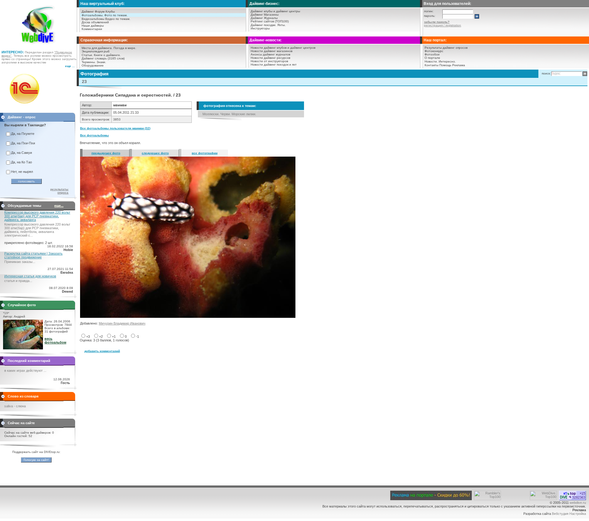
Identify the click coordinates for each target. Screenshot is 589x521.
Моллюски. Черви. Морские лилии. (229, 114)
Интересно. (447, 61)
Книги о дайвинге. (107, 55)
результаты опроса (59, 191)
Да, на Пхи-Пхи (23, 143)
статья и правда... (18, 281)
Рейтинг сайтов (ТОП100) (270, 21)
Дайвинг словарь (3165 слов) (103, 58)
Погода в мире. (125, 48)
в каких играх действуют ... (25, 370)
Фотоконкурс (434, 51)
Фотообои (432, 54)
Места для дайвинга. (97, 48)
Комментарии (92, 29)
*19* (6, 313)
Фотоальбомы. (92, 15)
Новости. (431, 61)
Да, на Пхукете (22, 133)
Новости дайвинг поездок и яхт (274, 64)
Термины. (89, 62)
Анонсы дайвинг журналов (270, 54)
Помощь (445, 65)
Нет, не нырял (22, 171)
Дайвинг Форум (93, 11)
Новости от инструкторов (269, 61)
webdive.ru (578, 502)
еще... (59, 205)
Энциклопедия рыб (96, 51)
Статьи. (87, 55)
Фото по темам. (116, 15)
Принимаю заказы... (19, 262)
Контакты (431, 65)
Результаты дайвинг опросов (446, 47)
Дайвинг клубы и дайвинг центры (275, 11)
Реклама (458, 65)
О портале (432, 57)
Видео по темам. (117, 19)
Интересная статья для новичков (30, 276)
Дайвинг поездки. (263, 25)
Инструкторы (260, 28)
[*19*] (23, 348)
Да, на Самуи (21, 152)
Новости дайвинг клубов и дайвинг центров (283, 47)
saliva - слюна (15, 406)
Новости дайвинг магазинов (271, 51)
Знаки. (101, 62)
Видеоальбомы (93, 19)
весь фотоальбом (55, 340)
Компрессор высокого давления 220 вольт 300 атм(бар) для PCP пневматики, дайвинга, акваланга (37, 216)
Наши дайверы (93, 25)
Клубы (110, 11)
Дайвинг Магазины (265, 14)
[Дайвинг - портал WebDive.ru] (38, 46)
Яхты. (281, 25)
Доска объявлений (95, 22)
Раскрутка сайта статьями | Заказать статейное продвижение (33, 255)
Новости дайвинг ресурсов (270, 57)
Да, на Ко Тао (21, 162)
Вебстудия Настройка (569, 513)
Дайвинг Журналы (264, 18)
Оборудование (93, 65)
